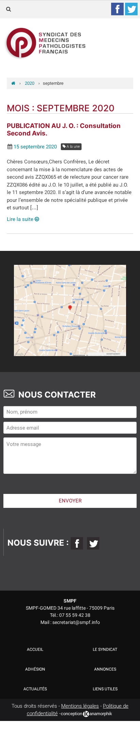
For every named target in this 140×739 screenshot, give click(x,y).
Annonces (105, 669)
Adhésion (35, 669)
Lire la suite (21, 219)
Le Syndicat (105, 649)
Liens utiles (105, 689)
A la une (73, 146)
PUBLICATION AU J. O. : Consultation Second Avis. (64, 130)
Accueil (35, 649)
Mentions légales (80, 706)
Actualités (35, 689)
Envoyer (70, 501)
